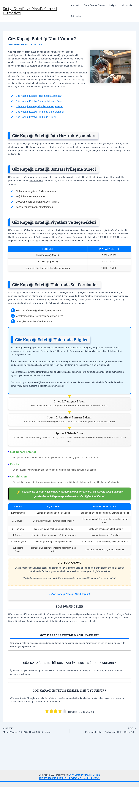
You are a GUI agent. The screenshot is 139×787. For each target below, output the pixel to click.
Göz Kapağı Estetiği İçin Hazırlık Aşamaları (39, 95)
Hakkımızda (126, 5)
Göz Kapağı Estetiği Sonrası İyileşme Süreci (40, 101)
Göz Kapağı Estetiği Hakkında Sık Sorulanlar (40, 111)
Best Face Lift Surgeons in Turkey (69, 778)
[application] (82, 16)
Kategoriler (75, 16)
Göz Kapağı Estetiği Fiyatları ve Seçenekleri (39, 106)
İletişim (112, 5)
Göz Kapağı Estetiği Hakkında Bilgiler (36, 117)
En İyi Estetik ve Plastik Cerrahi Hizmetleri (30, 10)
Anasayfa (75, 5)
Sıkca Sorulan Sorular (94, 5)
